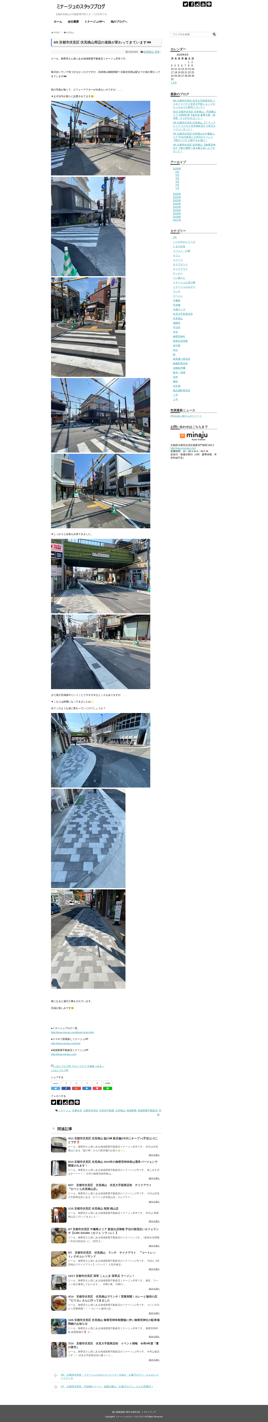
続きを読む (154, 1155)
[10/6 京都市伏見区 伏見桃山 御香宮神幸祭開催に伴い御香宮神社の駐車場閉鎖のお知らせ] (59, 1326)
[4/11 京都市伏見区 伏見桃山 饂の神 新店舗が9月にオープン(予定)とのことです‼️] (59, 1145)
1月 (177, 188)
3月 (177, 181)
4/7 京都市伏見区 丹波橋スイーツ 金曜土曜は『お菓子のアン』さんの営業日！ (107, 1386)
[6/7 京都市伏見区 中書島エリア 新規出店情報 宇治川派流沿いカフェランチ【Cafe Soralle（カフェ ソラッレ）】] (59, 1235)
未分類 (176, 345)
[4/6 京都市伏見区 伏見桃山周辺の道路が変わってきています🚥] (87, 1088)
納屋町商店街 (180, 363)
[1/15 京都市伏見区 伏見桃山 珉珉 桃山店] (59, 1215)
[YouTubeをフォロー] (203, 4)
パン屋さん (179, 278)
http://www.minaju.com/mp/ (65, 1043)
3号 (175, 237)
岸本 (157, 52)
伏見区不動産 (106, 1110)
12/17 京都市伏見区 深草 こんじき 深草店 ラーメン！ (101, 1275)
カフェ (176, 255)
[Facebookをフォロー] (191, 4)
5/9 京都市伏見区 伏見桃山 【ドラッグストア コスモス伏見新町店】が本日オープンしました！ (194, 126)
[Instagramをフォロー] (197, 4)
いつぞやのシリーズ (184, 242)
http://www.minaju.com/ (63, 1054)
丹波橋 (176, 305)
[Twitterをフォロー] (185, 4)
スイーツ (178, 260)
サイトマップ (150, 1412)
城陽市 (176, 323)
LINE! (108, 1083)
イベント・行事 (181, 251)
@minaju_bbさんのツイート (186, 416)
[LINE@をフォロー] (209, 4)
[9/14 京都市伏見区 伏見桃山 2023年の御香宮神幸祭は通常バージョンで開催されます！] (59, 1168)
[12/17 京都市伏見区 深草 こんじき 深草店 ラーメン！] (59, 1282)
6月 (177, 172)
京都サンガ (179, 309)
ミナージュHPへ (95, 21)
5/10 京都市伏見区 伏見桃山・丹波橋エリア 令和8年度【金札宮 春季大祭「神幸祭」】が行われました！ (194, 115)
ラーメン (178, 296)
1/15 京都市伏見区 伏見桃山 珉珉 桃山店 (93, 1208)
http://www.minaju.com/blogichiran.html (72, 1032)
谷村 (175, 377)
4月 (177, 178)
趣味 (175, 381)
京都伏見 (77, 1110)
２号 (175, 399)
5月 (177, 175)
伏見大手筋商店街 (183, 314)
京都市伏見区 (90, 1110)
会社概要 (73, 21)
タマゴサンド (180, 264)
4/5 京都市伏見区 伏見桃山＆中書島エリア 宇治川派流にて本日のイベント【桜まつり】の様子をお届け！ (194, 137)
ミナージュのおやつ (184, 287)
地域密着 (131, 1110)
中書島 (176, 300)
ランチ (176, 291)
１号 (175, 395)
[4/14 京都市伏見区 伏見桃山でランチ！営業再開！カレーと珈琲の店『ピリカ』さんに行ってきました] (59, 1303)
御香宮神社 (179, 336)
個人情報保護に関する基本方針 (126, 1412)
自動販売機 (179, 368)
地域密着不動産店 (148, 1110)
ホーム (58, 21)
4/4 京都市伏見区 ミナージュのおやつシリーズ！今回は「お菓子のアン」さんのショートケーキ (110, 1376)
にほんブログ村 (59, 1070)
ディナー (178, 273)
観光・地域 (179, 372)
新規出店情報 (180, 341)
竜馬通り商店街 (181, 359)
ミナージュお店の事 (184, 282)
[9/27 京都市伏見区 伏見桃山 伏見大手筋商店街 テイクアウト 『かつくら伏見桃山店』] (59, 1191)
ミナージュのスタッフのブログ (130, 1416)
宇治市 (176, 327)
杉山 (175, 350)
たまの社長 (179, 246)
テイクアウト (180, 269)
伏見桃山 (148, 52)
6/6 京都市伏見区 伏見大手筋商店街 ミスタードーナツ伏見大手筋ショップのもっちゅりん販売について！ (194, 104)
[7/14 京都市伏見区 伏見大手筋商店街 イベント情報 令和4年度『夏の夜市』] (59, 1350)
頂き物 (176, 386)
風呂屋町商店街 (181, 390)
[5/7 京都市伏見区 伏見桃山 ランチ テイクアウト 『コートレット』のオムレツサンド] (59, 1259)
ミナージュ (64, 1110)
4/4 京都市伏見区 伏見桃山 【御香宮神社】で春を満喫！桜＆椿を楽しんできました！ (194, 148)
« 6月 (174, 83)
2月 (177, 185)
